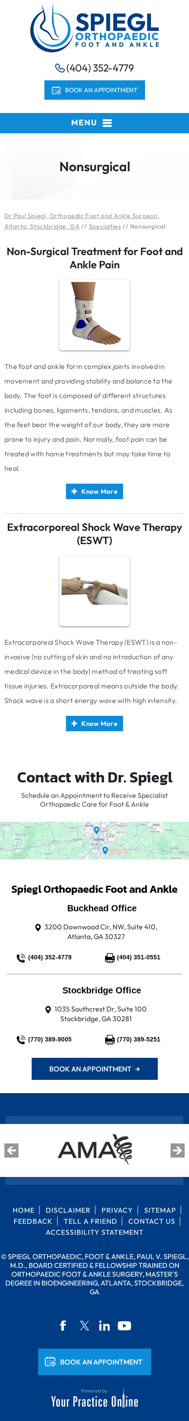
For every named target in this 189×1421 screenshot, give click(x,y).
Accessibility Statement (95, 1232)
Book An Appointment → (94, 1068)
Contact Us (151, 1221)
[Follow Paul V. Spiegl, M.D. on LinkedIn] (105, 1325)
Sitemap (160, 1210)
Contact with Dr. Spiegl (94, 777)
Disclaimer (68, 1210)
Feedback (33, 1221)
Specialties (105, 226)
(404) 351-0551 (138, 957)
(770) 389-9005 (50, 1039)
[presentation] (94, 166)
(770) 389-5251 (138, 1039)
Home (24, 1210)
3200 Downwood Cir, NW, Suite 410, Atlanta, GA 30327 (100, 931)
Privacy (117, 1210)
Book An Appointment (101, 1361)
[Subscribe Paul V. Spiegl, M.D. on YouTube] (125, 1325)
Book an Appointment (101, 90)
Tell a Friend (90, 1221)
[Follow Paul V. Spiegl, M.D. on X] (84, 1325)
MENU (84, 122)
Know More (99, 491)
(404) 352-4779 (100, 67)
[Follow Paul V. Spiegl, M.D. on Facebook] (64, 1325)
